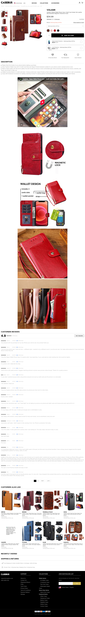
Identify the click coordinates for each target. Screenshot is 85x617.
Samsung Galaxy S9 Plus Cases (12, 6)
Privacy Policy (24, 588)
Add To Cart (69, 35)
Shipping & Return (25, 582)
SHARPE (3, 542)
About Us (23, 578)
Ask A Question (79, 335)
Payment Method (25, 592)
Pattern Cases (43, 604)
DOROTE (66, 542)
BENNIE (24, 512)
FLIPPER (24, 542)
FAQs (22, 584)
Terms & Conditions (26, 590)
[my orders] (80, 3)
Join (77, 583)
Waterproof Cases (45, 598)
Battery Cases (43, 600)
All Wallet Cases (44, 580)
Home (2, 6)
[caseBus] (6, 2)
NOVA (65, 512)
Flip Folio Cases (44, 584)
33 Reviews (57, 19)
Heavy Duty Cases (45, 592)
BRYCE (3, 512)
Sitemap (23, 594)
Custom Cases (44, 606)
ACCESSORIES (55, 3)
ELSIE (44, 542)
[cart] (82, 3)
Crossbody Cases (44, 582)
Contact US (23, 580)
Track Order (24, 586)
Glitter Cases (43, 596)
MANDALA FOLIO (48, 512)
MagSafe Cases (44, 602)
